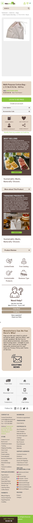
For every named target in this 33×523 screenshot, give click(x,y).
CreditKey (3, 502)
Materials (19, 446)
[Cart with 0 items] (30, 3)
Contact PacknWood (6, 417)
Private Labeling (5, 454)
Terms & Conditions (6, 467)
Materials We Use (21, 433)
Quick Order (4, 452)
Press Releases (21, 444)
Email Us (16, 312)
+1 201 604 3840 (8, 421)
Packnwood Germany (23, 484)
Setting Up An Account (22, 464)
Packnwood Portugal (23, 482)
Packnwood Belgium (23, 489)
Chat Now (16, 309)
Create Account (5, 439)
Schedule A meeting (22, 458)
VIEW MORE (16, 172)
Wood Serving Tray (6, 483)
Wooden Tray (4, 485)
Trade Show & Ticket (22, 462)
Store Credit (4, 450)
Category (19, 497)
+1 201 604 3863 (8, 423)
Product (19, 495)
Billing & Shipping (5, 495)
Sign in (9, 520)
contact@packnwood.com (8, 419)
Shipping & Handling (6, 448)
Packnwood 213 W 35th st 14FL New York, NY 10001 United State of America (7, 430)
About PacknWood (21, 429)
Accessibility (4, 460)
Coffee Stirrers (5, 489)
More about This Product (13, 189)
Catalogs (19, 437)
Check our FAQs (16, 317)
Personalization (5, 456)
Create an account (16, 104)
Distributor (19, 456)
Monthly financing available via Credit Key (16, 132)
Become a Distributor (6, 458)
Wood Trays (4, 479)
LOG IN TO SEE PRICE (16, 100)
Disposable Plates (6, 481)
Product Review (10, 250)
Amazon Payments (6, 497)
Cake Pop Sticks (5, 487)
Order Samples (20, 431)
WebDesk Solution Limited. (20, 521)
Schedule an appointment (23, 417)
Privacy (3, 469)
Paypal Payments (5, 500)
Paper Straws (4, 475)
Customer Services (22, 454)
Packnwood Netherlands (24, 487)
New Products (20, 442)
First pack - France (23, 478)
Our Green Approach (22, 435)
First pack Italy (22, 476)
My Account (4, 441)
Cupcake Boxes (5, 477)
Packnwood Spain (23, 480)
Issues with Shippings (22, 460)
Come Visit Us (20, 423)
